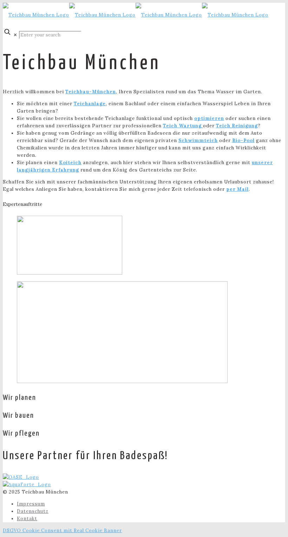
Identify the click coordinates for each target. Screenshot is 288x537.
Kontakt (27, 519)
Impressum (31, 504)
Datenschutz (32, 511)
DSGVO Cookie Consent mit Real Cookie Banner (62, 530)
